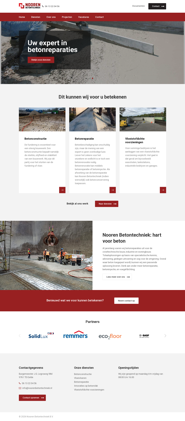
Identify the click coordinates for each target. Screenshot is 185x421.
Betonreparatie (81, 382)
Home (22, 17)
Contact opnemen (31, 398)
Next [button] (165, 335)
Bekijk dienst (62, 190)
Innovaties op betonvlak (86, 385)
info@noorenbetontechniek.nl (37, 388)
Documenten (138, 6)
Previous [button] (19, 335)
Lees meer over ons (115, 277)
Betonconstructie (83, 374)
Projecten (67, 17)
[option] (41, 336)
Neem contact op (126, 300)
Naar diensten (105, 204)
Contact (155, 6)
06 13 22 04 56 (52, 6)
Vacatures (83, 17)
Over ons (51, 17)
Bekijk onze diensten (40, 60)
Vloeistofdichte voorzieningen (89, 389)
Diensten (35, 17)
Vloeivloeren (80, 378)
